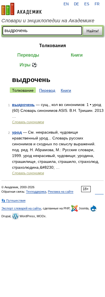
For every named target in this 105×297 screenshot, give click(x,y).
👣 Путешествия (13, 200)
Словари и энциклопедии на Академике (47, 20)
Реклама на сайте (60, 191)
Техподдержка (36, 191)
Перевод (47, 90)
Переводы (28, 55)
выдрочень (23, 104)
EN (66, 4)
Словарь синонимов (28, 122)
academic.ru (21, 9)
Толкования (52, 45)
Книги (77, 55)
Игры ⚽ (28, 64)
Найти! (93, 31)
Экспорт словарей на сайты (21, 208)
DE (76, 4)
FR (97, 4)
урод (17, 132)
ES (86, 4)
